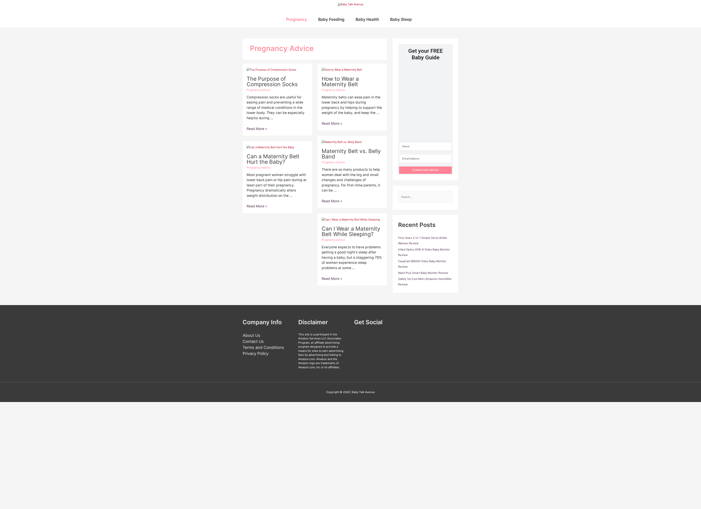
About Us (251, 335)
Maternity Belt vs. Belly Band (351, 154)
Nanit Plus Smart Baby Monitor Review (423, 273)
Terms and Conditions (263, 347)
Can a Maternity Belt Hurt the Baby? (273, 159)
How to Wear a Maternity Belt (340, 81)
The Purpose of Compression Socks (272, 81)
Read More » (257, 129)
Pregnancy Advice (258, 90)
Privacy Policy (256, 353)
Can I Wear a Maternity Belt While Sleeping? (351, 231)
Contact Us (253, 341)
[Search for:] (425, 197)
